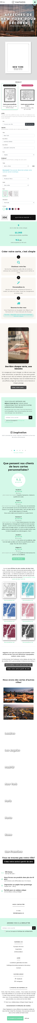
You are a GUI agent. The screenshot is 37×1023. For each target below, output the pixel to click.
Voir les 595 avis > (10, 873)
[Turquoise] (7, 209)
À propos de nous (18, 946)
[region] (18, 57)
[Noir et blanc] (4, 209)
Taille (4, 163)
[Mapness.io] (18, 2)
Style (4, 188)
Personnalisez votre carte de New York (18, 665)
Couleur (4, 206)
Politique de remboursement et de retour (18, 965)
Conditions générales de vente (18, 962)
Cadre (4, 182)
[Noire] (12, 209)
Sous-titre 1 (5, 138)
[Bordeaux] (18, 209)
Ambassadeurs (18, 951)
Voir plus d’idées (18, 452)
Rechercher (30, 124)
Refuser (27, 1018)
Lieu (3, 121)
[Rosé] (15, 209)
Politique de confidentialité (25, 931)
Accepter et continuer (16, 1018)
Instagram (19, 981)
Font (4, 151)
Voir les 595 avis (18, 559)
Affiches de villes (15, 26)
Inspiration (18, 949)
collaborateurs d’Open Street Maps (21, 1002)
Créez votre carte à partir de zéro (18, 669)
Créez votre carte (18, 387)
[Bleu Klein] (9, 209)
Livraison (5, 175)
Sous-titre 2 (5, 144)
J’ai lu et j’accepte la (14, 421)
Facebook (19, 979)
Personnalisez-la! (9, 600)
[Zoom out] (28, 44)
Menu (3, 2)
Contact (18, 968)
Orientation (5, 199)
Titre (4, 132)
